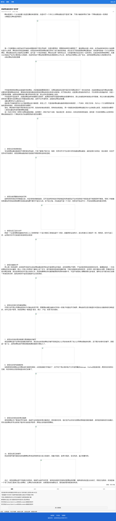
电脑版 (63, 515)
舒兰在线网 (2, 2)
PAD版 (58, 515)
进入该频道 (58, 507)
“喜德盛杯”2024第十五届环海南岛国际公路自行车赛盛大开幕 (17, 495)
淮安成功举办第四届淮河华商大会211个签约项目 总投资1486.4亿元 (19, 492)
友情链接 (6, 511)
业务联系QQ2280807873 (60, 518)
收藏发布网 (34, 511)
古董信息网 (27, 511)
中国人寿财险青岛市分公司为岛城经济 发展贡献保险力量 (16, 497)
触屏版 (52, 515)
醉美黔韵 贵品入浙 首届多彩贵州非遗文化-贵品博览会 (15, 499)
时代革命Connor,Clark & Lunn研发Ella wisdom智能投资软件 (17, 502)
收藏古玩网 (20, 511)
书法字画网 (13, 511)
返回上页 (113, 2)
